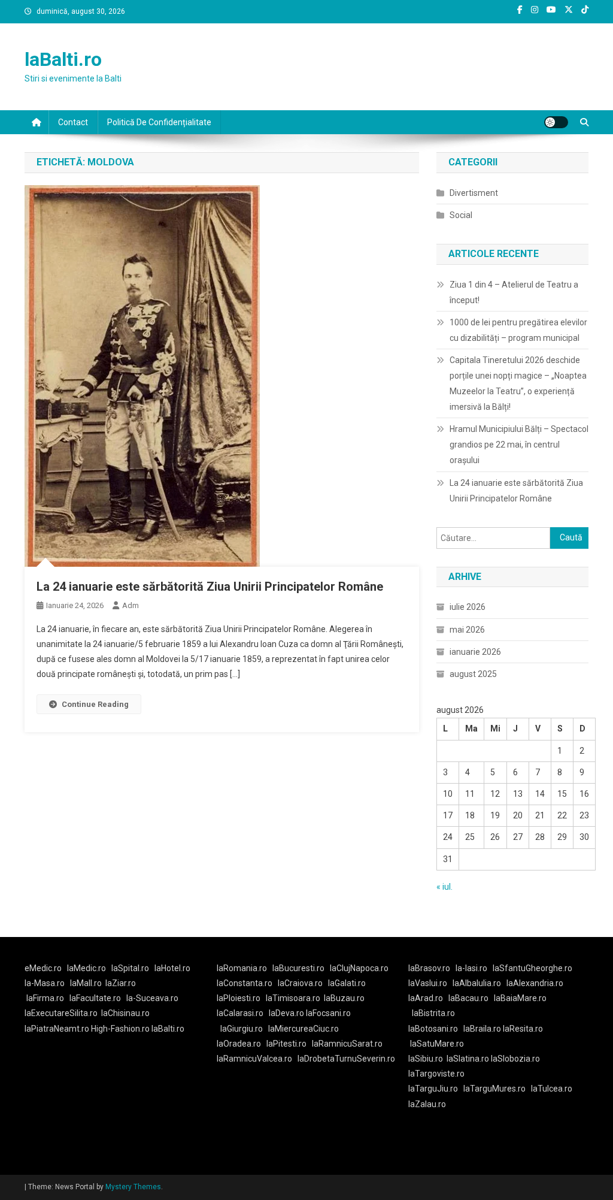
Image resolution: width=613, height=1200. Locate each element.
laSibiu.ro (425, 1058)
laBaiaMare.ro (520, 998)
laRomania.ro (242, 968)
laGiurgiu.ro (244, 1028)
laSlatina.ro (468, 1058)
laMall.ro (86, 983)
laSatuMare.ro (437, 1043)
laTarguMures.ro (494, 1088)
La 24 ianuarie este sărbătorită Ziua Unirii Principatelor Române (210, 586)
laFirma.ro (45, 998)
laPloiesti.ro (238, 998)
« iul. (444, 886)
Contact (73, 122)
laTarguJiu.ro (435, 1088)
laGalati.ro (347, 983)
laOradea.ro (239, 1043)
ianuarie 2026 (475, 652)
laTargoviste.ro (436, 1073)
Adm (130, 605)
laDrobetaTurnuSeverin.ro (346, 1058)
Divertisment (474, 193)
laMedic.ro (87, 968)
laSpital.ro (130, 968)
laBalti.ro (63, 59)
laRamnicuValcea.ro (254, 1058)
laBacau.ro (468, 998)
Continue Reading (95, 704)
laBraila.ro (482, 1028)
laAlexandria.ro (534, 983)
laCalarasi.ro (240, 1013)
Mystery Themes (133, 1187)
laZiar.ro (120, 983)
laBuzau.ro (344, 998)
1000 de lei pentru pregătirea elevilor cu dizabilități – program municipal (518, 330)
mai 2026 (467, 629)
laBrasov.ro (429, 968)
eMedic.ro (43, 968)
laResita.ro (523, 1028)
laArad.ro (425, 998)
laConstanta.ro (244, 983)
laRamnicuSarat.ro (347, 1043)
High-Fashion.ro (120, 1028)
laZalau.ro (427, 1104)
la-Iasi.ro (471, 968)
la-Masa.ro (45, 983)
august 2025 (473, 674)
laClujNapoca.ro (359, 968)
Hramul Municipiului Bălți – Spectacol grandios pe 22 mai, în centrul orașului (519, 444)
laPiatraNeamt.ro (57, 1028)
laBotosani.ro (433, 1028)
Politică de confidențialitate (159, 122)
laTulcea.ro (551, 1088)
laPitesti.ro (286, 1043)
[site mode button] (556, 122)
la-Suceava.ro (152, 998)
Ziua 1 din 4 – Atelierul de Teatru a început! (514, 292)
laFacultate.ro (95, 998)
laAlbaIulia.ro (477, 983)
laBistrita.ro (433, 1013)
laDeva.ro (286, 1013)
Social (461, 215)
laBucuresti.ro (298, 968)
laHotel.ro (172, 968)
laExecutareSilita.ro (61, 1013)
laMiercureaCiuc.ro (303, 1028)
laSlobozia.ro (515, 1058)
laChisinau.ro (125, 1013)
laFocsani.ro (328, 1013)
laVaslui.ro (430, 983)
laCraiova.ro (300, 983)
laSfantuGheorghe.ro (532, 968)
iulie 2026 (467, 607)
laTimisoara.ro (293, 998)
